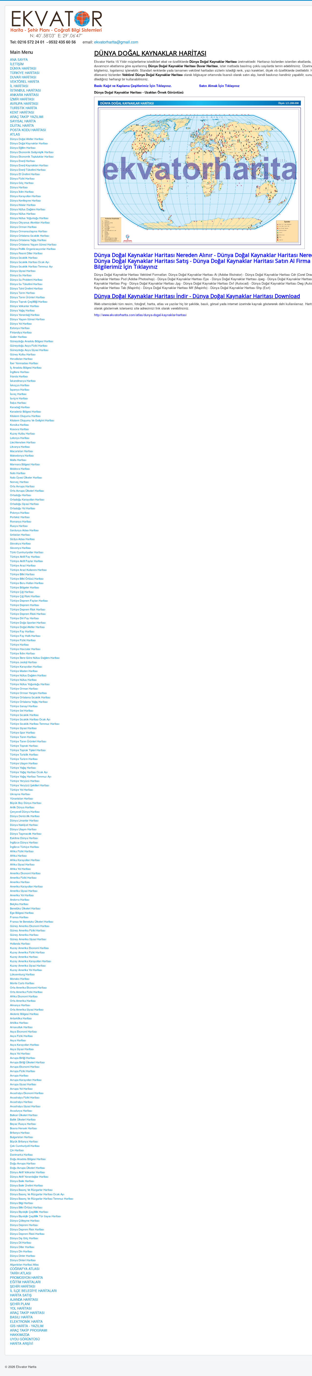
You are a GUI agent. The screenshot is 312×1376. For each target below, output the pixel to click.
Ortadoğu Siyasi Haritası (24, 504)
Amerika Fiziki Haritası (23, 877)
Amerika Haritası (19, 882)
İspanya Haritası (19, 389)
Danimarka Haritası (21, 1154)
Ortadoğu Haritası (20, 495)
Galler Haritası (18, 337)
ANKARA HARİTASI (24, 95)
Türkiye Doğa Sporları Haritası (28, 622)
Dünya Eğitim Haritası (22, 147)
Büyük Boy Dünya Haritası (25, 803)
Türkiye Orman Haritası (24, 688)
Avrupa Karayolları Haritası (25, 1080)
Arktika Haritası (19, 1022)
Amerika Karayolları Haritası (26, 886)
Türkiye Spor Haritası (22, 732)
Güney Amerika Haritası (24, 935)
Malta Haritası (18, 460)
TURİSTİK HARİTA (23, 108)
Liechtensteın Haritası (22, 442)
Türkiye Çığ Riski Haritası (25, 596)
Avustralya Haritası (21, 1102)
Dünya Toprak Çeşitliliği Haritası (28, 301)
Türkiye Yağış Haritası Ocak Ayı (29, 772)
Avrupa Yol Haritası (21, 1088)
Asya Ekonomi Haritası (23, 1031)
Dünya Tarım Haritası (22, 293)
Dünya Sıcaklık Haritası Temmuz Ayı (31, 266)
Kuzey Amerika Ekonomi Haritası (29, 948)
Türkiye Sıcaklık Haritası (24, 715)
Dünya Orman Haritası (23, 227)
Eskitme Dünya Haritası (24, 838)
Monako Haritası (19, 979)
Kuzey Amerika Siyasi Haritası (28, 965)
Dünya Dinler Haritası (22, 1256)
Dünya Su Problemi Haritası (26, 279)
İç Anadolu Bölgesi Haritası (25, 367)
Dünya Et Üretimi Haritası (25, 174)
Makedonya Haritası (22, 455)
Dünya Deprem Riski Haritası (27, 1234)
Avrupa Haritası (19, 1075)
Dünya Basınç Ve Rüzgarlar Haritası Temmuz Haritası (41, 1198)
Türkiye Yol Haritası (21, 789)
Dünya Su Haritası (20, 275)
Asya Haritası (18, 1040)
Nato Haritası (17, 473)
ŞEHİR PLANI (20, 1304)
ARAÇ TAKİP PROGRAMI (28, 1330)
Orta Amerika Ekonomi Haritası (28, 987)
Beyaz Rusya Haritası (23, 1124)
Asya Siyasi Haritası (22, 1049)
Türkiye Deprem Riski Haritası (28, 614)
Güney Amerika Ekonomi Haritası (29, 926)
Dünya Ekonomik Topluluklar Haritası (31, 156)
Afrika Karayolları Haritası (25, 860)
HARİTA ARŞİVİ (21, 1343)
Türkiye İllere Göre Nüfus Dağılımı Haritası (34, 658)
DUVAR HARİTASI (23, 77)
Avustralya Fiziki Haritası (24, 1097)
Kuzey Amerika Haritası (24, 957)
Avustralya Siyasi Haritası (25, 1106)
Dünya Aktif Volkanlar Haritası (27, 1172)
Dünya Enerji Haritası (22, 161)
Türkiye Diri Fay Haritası (24, 618)
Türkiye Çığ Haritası (21, 592)
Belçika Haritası (19, 904)
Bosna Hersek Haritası (23, 1128)
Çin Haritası (17, 1150)
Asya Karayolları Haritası (24, 1044)
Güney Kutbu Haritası (22, 354)
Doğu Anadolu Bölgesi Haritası (28, 1159)
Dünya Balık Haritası (22, 1181)
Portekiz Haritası (19, 517)
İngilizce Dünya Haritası (24, 842)
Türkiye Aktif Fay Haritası (25, 556)
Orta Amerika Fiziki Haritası (26, 992)
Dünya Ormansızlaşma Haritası (28, 231)
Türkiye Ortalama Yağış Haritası (29, 702)
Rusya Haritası (19, 526)
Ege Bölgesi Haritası (22, 913)
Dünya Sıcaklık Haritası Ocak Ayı (29, 262)
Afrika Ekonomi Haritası (24, 996)
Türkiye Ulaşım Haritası (24, 763)
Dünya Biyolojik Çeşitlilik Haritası (29, 1212)
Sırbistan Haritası (20, 534)
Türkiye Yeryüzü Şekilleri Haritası (29, 785)
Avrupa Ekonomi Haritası (24, 1066)
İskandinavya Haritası (23, 381)
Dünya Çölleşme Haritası (24, 1220)
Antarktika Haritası (21, 1018)
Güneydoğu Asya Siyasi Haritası (29, 350)
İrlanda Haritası (19, 376)
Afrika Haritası (18, 855)
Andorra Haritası (19, 899)
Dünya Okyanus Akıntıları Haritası (30, 222)
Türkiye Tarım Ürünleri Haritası (28, 741)
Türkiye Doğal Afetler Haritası (27, 627)
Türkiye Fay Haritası (22, 631)
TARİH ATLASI (20, 1273)
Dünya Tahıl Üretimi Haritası (26, 288)
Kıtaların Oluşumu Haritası (25, 416)
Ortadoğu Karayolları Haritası (27, 499)
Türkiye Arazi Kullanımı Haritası (28, 570)
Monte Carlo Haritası (22, 983)
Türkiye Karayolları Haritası (26, 666)
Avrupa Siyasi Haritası (23, 1084)
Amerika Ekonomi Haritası (25, 873)
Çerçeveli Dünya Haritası (24, 811)
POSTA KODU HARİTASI (28, 130)
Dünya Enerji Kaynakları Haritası (29, 165)
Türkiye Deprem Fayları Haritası (29, 600)
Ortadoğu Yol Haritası (22, 508)
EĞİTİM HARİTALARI (25, 1282)
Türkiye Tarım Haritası (23, 737)
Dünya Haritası (19, 187)
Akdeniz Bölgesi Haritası (24, 1014)
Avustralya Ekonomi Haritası (26, 1093)
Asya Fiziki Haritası (21, 1036)
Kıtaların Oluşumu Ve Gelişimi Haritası (32, 420)
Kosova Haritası (19, 429)
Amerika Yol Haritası (22, 895)
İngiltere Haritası (19, 372)
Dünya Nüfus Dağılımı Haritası (27, 209)
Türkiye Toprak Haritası (24, 745)
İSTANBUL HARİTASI (25, 90)
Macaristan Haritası (21, 451)
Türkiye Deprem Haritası (24, 605)
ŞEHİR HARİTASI (22, 1286)
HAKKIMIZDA (19, 1335)
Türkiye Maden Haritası (24, 671)
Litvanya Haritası (20, 446)
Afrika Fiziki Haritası (21, 851)
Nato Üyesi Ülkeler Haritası (26, 477)
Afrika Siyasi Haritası (22, 864)
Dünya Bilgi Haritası (21, 1203)
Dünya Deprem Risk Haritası (27, 1229)
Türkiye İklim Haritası (22, 653)
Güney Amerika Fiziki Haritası (27, 930)
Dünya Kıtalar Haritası (23, 205)
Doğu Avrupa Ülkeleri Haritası (27, 1168)
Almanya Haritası (20, 1005)
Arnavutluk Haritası (21, 1027)
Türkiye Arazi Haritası (23, 565)
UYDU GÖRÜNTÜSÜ (25, 1339)
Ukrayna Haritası (20, 794)
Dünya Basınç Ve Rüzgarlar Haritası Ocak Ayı (37, 1194)
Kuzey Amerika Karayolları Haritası (30, 961)
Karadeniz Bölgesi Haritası (25, 411)
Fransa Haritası (19, 917)
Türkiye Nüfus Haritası (23, 680)
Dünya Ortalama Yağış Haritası (28, 240)
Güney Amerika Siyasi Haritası (28, 939)
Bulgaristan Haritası (21, 1137)
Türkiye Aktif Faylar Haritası (26, 561)
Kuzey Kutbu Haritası (22, 433)
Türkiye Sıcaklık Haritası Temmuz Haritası (34, 723)
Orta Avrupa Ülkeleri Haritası (27, 490)
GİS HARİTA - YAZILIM (26, 1326)
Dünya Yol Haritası (21, 323)
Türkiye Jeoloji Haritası (23, 662)
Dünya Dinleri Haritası (23, 1260)
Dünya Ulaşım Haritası (23, 829)
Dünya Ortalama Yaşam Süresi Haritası (33, 244)
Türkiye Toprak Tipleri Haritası (28, 750)
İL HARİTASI (19, 86)
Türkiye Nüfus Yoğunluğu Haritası (29, 684)
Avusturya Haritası (21, 1110)
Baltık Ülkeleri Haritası (23, 1119)
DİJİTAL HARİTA (22, 125)
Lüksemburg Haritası (22, 974)
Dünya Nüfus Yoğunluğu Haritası (29, 218)
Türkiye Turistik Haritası (24, 754)
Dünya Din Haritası (21, 1251)
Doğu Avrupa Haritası (22, 1163)
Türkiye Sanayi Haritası (24, 706)
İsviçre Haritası (19, 398)
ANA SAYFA (19, 59)
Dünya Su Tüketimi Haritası (26, 284)
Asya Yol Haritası (20, 1053)
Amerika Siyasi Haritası (23, 891)
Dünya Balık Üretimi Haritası (26, 1185)
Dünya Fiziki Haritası (22, 178)
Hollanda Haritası (20, 943)
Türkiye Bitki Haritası (22, 574)
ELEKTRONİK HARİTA (26, 1321)
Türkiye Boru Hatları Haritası (26, 583)
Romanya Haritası (20, 521)
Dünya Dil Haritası (20, 1242)
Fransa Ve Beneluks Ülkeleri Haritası (31, 921)
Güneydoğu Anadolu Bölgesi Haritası (31, 341)
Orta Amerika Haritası (23, 1001)
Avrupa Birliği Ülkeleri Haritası (27, 1062)
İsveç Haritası (18, 394)
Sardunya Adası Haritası (24, 530)
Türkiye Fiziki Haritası (23, 640)
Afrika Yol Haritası (20, 869)
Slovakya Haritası (20, 543)
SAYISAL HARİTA (23, 121)
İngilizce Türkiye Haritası (24, 847)
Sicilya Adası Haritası (22, 539)
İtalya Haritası (18, 403)
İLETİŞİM (17, 64)
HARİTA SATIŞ (21, 1295)
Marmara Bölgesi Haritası (25, 464)
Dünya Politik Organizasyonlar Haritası (33, 249)
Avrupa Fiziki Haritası (22, 1071)
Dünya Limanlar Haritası (24, 820)
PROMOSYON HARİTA (26, 1277)
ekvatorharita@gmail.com (116, 42)
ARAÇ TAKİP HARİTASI (27, 1313)
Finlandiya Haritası (21, 332)
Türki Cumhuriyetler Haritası (26, 552)
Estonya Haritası (19, 328)
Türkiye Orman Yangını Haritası (28, 693)
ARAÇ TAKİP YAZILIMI (26, 117)
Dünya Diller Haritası (22, 1247)
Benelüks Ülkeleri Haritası (25, 908)
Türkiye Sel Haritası (21, 710)
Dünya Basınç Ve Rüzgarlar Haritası (31, 1190)
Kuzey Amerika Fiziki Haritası (27, 952)
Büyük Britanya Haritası (24, 1141)
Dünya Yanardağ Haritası (24, 315)
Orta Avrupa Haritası (22, 486)
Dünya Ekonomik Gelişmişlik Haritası (31, 152)
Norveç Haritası (19, 482)
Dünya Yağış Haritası (22, 310)
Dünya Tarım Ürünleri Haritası (27, 297)
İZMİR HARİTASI (22, 99)
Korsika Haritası (19, 425)
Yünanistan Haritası (21, 798)
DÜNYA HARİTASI (23, 68)
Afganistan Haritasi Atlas (24, 1264)
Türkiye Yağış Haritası (23, 767)
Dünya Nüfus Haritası (22, 213)
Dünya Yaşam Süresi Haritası (27, 319)
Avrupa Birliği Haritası (22, 1058)
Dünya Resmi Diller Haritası (26, 253)
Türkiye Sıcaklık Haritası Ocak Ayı (30, 719)
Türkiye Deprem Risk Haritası (27, 609)
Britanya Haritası (19, 1132)
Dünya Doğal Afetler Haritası (26, 139)
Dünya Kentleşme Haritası (25, 200)
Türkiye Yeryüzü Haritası (24, 781)
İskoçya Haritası (19, 385)
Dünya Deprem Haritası (24, 1225)
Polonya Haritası (19, 512)
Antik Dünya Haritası (22, 807)
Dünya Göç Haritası (21, 183)
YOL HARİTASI (21, 1308)
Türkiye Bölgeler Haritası (24, 587)
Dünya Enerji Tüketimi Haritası (28, 169)
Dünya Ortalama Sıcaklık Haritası (29, 235)
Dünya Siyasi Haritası (22, 271)
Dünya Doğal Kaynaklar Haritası (29, 143)
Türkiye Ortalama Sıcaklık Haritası (30, 697)
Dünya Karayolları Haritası (25, 196)
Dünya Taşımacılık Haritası (25, 833)
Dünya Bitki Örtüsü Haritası (26, 1207)
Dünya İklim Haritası (22, 191)
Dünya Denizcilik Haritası (24, 816)
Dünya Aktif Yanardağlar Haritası (29, 1176)
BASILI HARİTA (21, 1317)
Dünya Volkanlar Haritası (24, 306)
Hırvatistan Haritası (21, 359)
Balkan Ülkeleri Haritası (23, 1115)
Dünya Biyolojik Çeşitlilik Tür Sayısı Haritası (35, 1216)
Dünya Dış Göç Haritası (24, 1238)
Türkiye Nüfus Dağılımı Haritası (28, 675)
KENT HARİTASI (22, 112)
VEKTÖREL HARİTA (24, 81)
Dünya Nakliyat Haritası (24, 825)
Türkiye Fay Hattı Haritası (25, 636)
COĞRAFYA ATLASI (24, 1269)
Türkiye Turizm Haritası (24, 759)
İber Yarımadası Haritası (24, 363)
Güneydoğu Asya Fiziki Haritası (28, 345)
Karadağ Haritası (20, 407)
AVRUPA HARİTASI (24, 103)
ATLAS (15, 134)
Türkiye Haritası (19, 644)
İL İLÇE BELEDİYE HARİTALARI (33, 1291)
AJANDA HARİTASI (24, 1299)
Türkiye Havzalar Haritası (25, 649)
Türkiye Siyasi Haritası (23, 728)
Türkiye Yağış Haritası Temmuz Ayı (30, 776)
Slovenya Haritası (20, 548)
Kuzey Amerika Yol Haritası (26, 970)
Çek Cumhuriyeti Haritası (24, 1146)
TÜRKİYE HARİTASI (24, 73)
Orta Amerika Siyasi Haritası (26, 1009)
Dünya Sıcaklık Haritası (23, 257)
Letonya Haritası (19, 438)
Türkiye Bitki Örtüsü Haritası (26, 578)
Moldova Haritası (20, 468)
